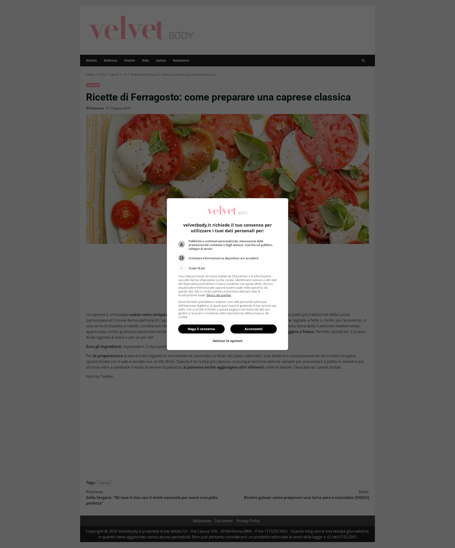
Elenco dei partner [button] (219, 295)
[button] (227, 268)
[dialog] (227, 274)
